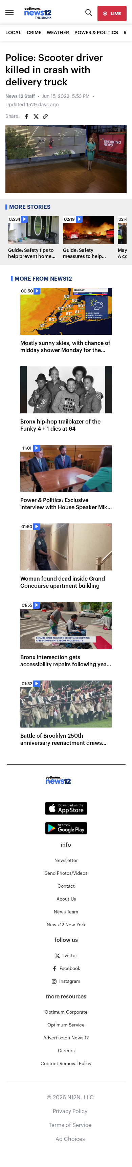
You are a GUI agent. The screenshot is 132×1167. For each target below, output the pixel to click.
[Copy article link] (45, 116)
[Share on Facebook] (26, 116)
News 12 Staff (20, 96)
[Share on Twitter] (36, 116)
